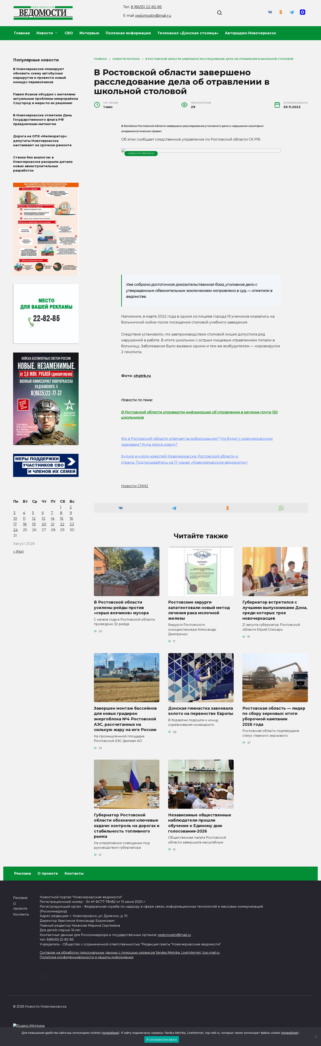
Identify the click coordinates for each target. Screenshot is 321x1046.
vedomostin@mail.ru (153, 16)
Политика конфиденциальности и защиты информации (86, 957)
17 (15, 524)
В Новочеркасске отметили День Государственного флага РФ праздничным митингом (42, 120)
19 (34, 524)
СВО (69, 33)
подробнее (110, 1032)
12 (34, 518)
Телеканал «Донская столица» (187, 33)
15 (61, 518)
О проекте (48, 873)
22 (62, 524)
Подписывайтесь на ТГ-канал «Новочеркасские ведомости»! (191, 462)
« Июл (18, 551)
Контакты (74, 873)
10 (15, 518)
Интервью (89, 33)
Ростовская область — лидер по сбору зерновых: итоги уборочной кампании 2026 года (273, 716)
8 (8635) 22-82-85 (146, 7)
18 (25, 524)
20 (44, 524)
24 (15, 530)
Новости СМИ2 (134, 486)
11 (24, 518)
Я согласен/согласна (162, 1039)
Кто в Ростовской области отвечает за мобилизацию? (170, 439)
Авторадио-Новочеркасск (250, 33)
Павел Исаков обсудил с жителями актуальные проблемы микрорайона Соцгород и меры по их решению (45, 98)
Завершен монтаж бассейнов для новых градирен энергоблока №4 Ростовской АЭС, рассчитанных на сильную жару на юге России (125, 719)
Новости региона (141, 153)
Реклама (22, 873)
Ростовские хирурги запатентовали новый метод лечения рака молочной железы (199, 610)
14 (52, 518)
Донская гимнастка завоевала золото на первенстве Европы (200, 711)
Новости (44, 33)
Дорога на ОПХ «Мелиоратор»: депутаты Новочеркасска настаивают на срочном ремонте (42, 140)
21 (52, 524)
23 (72, 524)
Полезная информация (128, 33)
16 (71, 518)
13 (43, 518)
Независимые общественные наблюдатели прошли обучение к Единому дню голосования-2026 (199, 822)
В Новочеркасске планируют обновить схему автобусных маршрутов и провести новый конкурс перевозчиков (39, 75)
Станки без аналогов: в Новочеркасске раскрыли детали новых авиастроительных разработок (42, 163)
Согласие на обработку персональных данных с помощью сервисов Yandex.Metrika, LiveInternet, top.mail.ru (130, 953)
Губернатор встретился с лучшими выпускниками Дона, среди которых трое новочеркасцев (274, 610)
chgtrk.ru (142, 376)
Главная (22, 33)
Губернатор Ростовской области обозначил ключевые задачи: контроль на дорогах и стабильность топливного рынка (126, 825)
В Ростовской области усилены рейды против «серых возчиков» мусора (121, 607)
